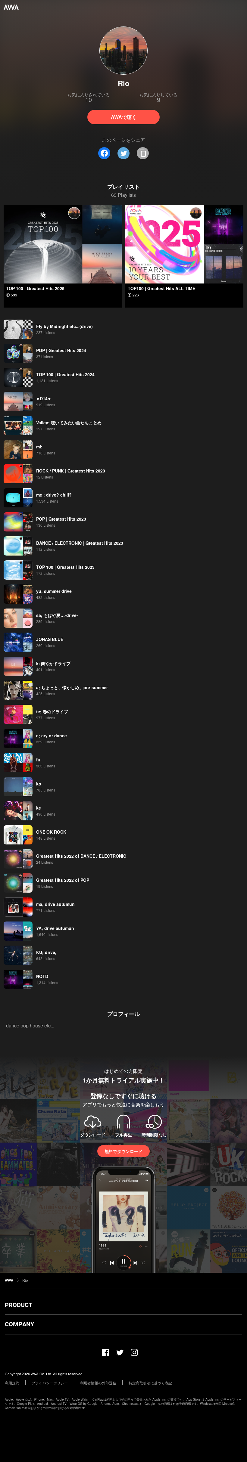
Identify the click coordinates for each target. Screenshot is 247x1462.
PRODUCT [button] (18, 1305)
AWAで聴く (123, 116)
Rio (25, 1280)
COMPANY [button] (19, 1324)
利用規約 (12, 1382)
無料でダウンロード (123, 1151)
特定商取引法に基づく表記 (150, 1382)
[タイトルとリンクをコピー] (143, 153)
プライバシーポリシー (50, 1382)
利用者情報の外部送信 (98, 1382)
